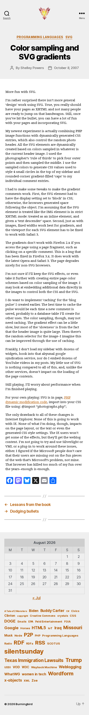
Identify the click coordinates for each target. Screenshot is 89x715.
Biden (33, 611)
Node (18, 635)
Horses (25, 628)
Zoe (34, 680)
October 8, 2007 (66, 68)
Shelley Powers (32, 68)
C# (67, 611)
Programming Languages (40, 37)
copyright (22, 616)
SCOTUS (53, 643)
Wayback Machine (44, 667)
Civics (75, 611)
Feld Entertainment (48, 621)
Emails (21, 621)
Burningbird (24, 704)
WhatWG (12, 674)
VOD (16, 667)
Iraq (58, 628)
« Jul (36, 598)
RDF (19, 642)
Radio (8, 643)
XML (27, 680)
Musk (8, 635)
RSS (40, 643)
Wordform (60, 673)
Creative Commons (42, 615)
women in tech (34, 674)
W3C (25, 667)
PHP (37, 635)
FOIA (67, 621)
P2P (28, 635)
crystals (62, 615)
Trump (73, 660)
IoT (50, 628)
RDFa (29, 643)
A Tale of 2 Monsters (15, 611)
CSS (73, 615)
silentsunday (24, 651)
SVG (69, 37)
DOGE (10, 621)
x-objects (13, 680)
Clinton (9, 615)
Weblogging (70, 667)
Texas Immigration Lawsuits (34, 660)
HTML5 (39, 627)
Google (11, 627)
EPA (30, 621)
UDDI (7, 667)
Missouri (72, 627)
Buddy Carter (52, 610)
